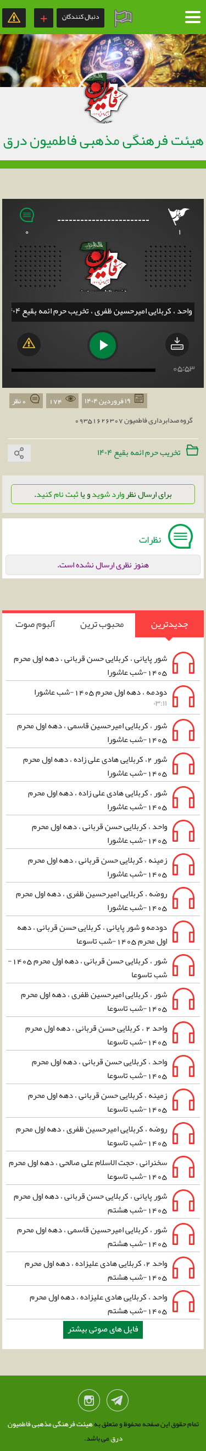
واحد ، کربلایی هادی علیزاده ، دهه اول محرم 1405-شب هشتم (113, 1304)
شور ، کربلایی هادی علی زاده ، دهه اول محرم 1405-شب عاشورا (112, 800)
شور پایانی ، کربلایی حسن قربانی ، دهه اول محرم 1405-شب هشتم (105, 1203)
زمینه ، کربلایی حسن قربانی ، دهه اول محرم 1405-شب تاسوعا (112, 1102)
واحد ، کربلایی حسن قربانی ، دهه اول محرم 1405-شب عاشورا (114, 834)
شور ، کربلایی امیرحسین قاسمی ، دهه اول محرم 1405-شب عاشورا (107, 733)
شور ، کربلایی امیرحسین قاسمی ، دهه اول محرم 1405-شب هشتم (107, 1237)
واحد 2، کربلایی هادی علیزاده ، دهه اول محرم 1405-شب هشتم (111, 1270)
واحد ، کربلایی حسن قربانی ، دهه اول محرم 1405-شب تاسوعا (114, 1069)
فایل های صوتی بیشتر (103, 1329)
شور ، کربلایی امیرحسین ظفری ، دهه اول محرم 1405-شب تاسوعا (109, 1002)
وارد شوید (108, 494)
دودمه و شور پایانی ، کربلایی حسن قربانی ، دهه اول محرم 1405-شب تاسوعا (107, 934)
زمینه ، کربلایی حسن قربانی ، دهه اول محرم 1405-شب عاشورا (112, 867)
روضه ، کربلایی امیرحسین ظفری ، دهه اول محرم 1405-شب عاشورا (106, 901)
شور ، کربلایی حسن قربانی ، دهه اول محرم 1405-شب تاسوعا (102, 968)
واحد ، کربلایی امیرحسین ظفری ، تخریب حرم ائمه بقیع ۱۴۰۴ (98, 310)
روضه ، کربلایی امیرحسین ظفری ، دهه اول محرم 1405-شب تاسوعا (106, 1136)
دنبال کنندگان (80, 16)
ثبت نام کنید (57, 494)
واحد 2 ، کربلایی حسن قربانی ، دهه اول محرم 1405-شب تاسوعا (111, 1035)
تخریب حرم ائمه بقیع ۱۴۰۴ (139, 452)
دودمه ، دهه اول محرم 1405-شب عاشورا (100, 697)
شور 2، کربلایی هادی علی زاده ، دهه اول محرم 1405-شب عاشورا (110, 766)
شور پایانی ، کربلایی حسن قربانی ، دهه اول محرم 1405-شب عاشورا (105, 666)
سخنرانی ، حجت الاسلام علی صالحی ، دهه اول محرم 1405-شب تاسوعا (103, 1170)
